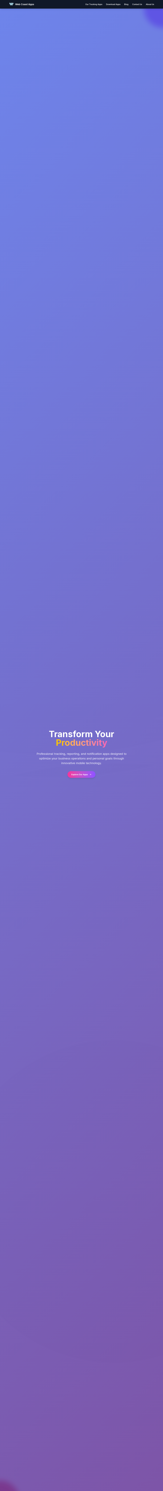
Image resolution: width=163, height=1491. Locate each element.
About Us (150, 4)
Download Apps (113, 4)
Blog (126, 4)
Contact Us (137, 4)
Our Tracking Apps (93, 4)
